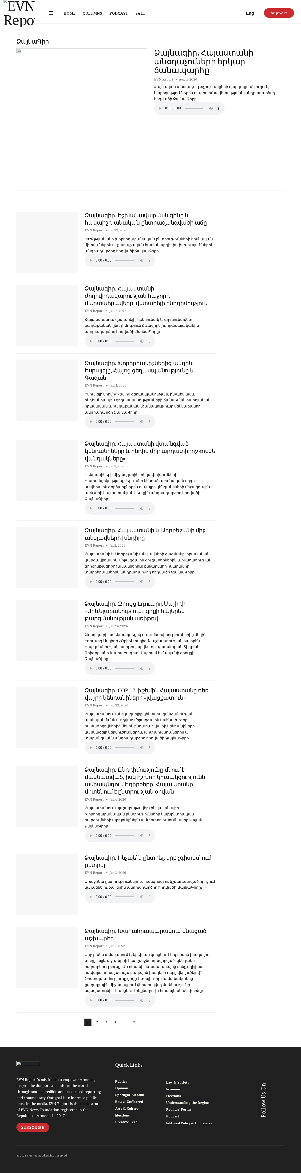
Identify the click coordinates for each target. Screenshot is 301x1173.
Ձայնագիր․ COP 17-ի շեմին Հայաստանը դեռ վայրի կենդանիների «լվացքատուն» (147, 693)
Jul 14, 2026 (117, 385)
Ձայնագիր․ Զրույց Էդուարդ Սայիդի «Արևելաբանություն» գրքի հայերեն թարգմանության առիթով (135, 611)
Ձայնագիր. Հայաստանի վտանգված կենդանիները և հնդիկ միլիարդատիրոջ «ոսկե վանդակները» (150, 451)
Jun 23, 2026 (118, 626)
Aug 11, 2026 (187, 79)
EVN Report (163, 79)
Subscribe (32, 1127)
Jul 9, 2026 (117, 466)
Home (69, 13)
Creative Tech (126, 1122)
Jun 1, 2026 (117, 946)
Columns (92, 13)
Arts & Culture (127, 1108)
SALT (140, 13)
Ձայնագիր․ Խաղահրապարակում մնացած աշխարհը (145, 934)
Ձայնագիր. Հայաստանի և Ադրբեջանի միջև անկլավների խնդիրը (147, 533)
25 (134, 1022)
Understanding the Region (187, 1102)
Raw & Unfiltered (129, 1101)
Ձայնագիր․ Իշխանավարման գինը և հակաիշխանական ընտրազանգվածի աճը (146, 218)
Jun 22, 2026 (118, 705)
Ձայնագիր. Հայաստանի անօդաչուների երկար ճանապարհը (203, 61)
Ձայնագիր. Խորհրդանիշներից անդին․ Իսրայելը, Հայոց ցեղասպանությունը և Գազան (139, 370)
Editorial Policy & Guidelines (189, 1123)
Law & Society (177, 1082)
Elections (122, 1115)
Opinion (121, 1088)
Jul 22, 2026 (118, 230)
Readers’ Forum (178, 1109)
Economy (173, 1089)
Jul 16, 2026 (118, 311)
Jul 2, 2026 (117, 545)
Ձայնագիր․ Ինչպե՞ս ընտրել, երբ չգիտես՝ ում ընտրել (148, 861)
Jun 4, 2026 (117, 799)
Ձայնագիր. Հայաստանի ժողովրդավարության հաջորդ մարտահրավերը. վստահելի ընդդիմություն (146, 296)
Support (279, 13)
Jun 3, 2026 (117, 873)
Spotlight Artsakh (129, 1094)
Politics (121, 1081)
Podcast (118, 13)
